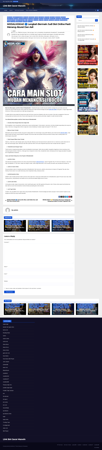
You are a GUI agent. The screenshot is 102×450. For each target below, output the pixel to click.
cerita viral (47, 17)
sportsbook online (20, 304)
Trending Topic (19, 21)
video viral (25, 21)
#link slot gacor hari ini (33, 32)
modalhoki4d (46, 18)
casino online (41, 17)
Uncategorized (6, 425)
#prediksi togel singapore (48, 34)
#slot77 (53, 37)
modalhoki (41, 18)
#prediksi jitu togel (16, 34)
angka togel (9, 17)
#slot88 (57, 37)
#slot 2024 (35, 36)
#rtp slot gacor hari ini (16, 36)
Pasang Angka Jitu (65, 18)
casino (36, 17)
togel (8, 21)
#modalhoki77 (54, 32)
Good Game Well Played (23, 18)
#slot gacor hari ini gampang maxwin (20, 37)
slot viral (7, 221)
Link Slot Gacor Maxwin (14, 6)
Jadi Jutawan (6, 361)
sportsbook (18, 221)
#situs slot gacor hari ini (27, 36)
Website (6, 281)
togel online (13, 21)
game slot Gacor (40, 161)
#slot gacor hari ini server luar (35, 37)
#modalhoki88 (61, 32)
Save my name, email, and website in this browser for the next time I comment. (23, 288)
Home (5, 10)
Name (6, 266)
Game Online (63, 17)
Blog (11, 10)
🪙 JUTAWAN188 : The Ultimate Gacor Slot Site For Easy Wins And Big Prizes (14, 227)
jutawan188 (5, 364)
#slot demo (41, 36)
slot (54, 303)
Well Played (30, 21)
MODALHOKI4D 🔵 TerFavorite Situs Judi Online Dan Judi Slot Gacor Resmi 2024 (22, 200)
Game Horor (58, 17)
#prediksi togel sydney (59, 34)
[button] (95, 10)
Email (5, 273)
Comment (6, 242)
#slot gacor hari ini (54, 36)
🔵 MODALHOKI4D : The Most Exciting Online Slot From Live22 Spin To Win (61, 227)
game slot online (53, 109)
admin (14, 31)
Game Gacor (52, 17)
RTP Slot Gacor (19, 10)
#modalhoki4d (47, 32)
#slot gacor (46, 36)
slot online (13, 303)
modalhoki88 (58, 18)
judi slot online (63, 132)
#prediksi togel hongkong (36, 34)
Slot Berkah (58, 303)
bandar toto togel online (17, 17)
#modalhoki (40, 32)
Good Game (16, 18)
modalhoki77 (52, 18)
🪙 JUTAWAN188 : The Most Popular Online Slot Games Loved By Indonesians (38, 227)
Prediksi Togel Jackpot (8, 390)
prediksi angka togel (7, 387)
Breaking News (31, 17)
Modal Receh (36, 18)
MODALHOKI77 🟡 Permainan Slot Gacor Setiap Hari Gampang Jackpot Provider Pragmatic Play (57, 200)
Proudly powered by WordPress (9, 446)
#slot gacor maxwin (47, 37)
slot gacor (7, 303)
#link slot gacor (23, 32)
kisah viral (30, 18)
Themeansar (25, 446)
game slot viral (10, 18)
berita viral (26, 17)
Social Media (12, 221)
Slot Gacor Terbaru (31, 10)
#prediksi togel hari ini (25, 34)
